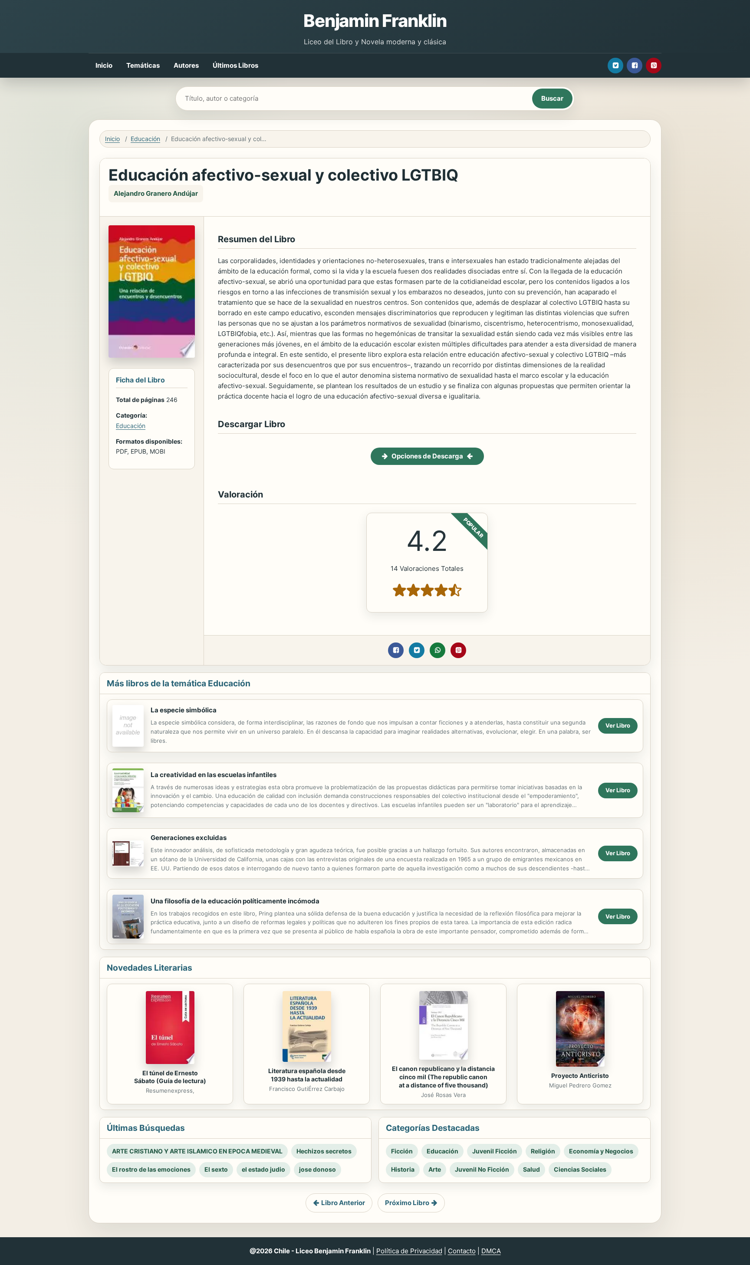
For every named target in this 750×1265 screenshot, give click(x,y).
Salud (531, 1169)
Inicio (103, 65)
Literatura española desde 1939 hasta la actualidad (306, 1075)
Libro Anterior (343, 1203)
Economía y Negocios (601, 1151)
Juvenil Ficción (494, 1151)
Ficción (402, 1151)
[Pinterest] (653, 65)
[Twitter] (615, 65)
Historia (402, 1169)
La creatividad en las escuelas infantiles (213, 775)
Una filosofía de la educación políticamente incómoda (235, 901)
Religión (543, 1151)
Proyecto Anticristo (580, 1075)
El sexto (216, 1169)
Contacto (462, 1251)
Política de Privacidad (409, 1251)
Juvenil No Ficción (482, 1169)
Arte (434, 1169)
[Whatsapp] (437, 650)
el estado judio (263, 1169)
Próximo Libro (407, 1203)
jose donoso (317, 1169)
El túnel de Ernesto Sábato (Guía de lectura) (170, 1077)
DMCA (491, 1251)
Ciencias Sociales (580, 1169)
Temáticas (143, 65)
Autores (186, 65)
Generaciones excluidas (189, 837)
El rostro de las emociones (151, 1169)
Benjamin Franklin (375, 20)
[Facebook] (634, 65)
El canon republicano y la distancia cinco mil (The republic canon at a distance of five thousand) (443, 1077)
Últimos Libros (235, 65)
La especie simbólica (184, 710)
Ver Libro (617, 725)
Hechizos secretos (324, 1151)
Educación (145, 138)
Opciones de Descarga (427, 456)
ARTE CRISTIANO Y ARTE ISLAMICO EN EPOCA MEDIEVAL (197, 1151)
